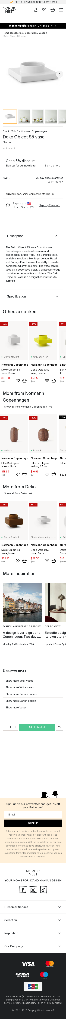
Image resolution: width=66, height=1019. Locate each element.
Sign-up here (52, 165)
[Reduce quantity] (5, 727)
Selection (10, 920)
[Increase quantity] (15, 727)
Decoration (31, 33)
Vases (42, 33)
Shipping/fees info (49, 205)
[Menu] (61, 10)
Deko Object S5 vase (15, 36)
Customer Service (16, 907)
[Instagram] (33, 889)
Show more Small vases (19, 680)
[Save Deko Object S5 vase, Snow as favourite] (59, 727)
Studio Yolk (9, 131)
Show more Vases (16, 707)
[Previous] (6, 74)
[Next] (59, 74)
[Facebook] (23, 889)
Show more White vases (20, 687)
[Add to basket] (24, 380)
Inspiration (11, 933)
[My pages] (36, 10)
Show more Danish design (21, 700)
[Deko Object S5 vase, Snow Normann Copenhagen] (33, 74)
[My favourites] (44, 10)
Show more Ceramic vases (21, 694)
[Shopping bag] (52, 10)
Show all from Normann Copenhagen (25, 406)
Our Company (13, 946)
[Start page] (9, 10)
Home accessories (13, 33)
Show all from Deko (15, 493)
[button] (9, 148)
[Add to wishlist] (18, 380)
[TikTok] (43, 889)
